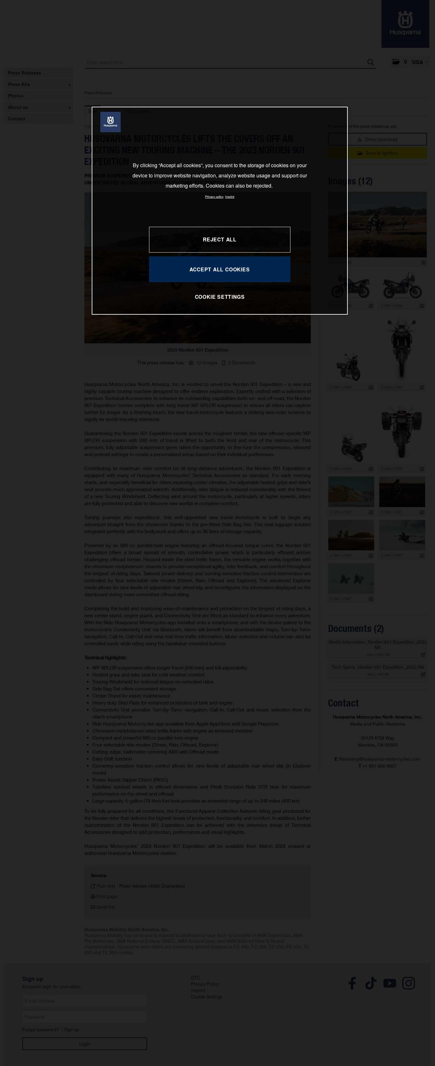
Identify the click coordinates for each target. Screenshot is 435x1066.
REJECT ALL (220, 239)
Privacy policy (214, 196)
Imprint (229, 196)
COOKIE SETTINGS (220, 296)
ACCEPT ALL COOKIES (219, 269)
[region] (220, 211)
